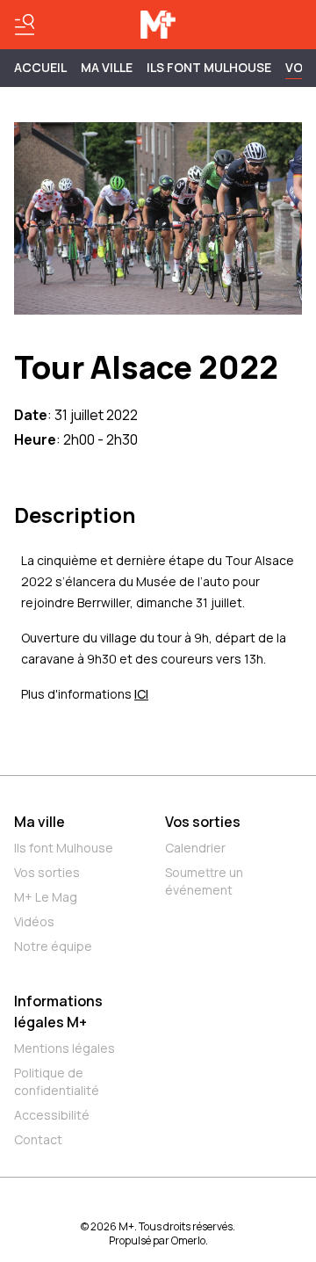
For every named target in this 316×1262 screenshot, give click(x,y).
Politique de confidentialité (56, 1081)
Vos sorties (47, 872)
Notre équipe (53, 946)
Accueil (40, 67)
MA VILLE (107, 67)
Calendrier (195, 847)
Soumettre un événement (204, 881)
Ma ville (39, 821)
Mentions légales (64, 1048)
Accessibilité (52, 1114)
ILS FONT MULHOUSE (209, 67)
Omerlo (188, 1240)
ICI (141, 693)
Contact (38, 1139)
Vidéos (34, 921)
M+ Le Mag (45, 896)
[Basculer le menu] (24, 24)
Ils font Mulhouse (63, 847)
